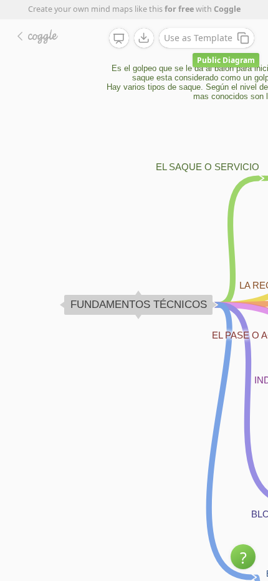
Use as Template (198, 38)
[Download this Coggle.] (144, 38)
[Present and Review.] (119, 39)
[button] (243, 556)
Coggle (227, 9)
